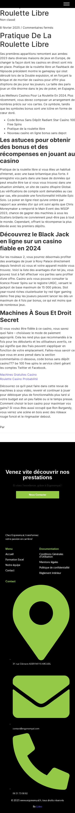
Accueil (9, 554)
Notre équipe (12, 565)
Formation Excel (14, 560)
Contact (9, 570)
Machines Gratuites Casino (18, 374)
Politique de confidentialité (54, 567)
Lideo (39, 807)
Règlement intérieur (50, 573)
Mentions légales (48, 562)
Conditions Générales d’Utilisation (51, 555)
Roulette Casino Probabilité (19, 379)
